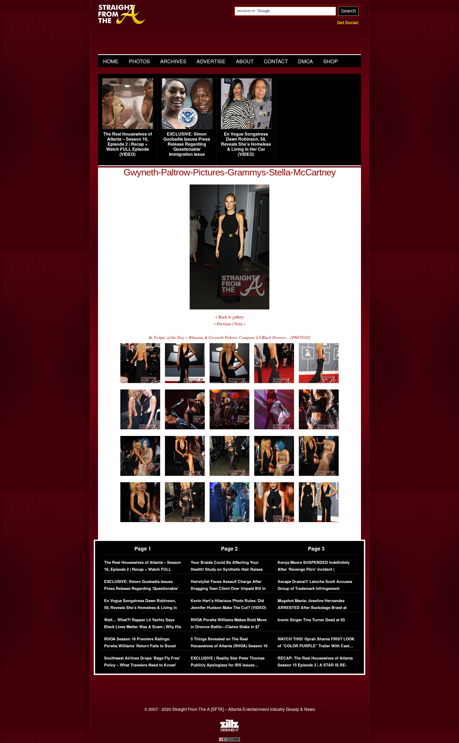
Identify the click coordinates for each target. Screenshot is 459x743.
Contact (276, 61)
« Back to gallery (229, 317)
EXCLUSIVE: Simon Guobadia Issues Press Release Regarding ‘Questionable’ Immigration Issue (186, 144)
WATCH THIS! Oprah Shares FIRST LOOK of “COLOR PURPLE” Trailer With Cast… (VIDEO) (316, 645)
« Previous (222, 323)
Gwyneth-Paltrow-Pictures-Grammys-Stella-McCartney (230, 172)
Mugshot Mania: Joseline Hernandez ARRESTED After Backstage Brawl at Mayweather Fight (312, 607)
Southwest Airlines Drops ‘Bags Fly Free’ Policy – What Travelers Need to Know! (142, 661)
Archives (173, 61)
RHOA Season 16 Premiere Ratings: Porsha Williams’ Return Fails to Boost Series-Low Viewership (140, 645)
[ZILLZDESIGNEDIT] (229, 730)
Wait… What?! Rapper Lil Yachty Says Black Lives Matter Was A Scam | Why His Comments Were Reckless (142, 626)
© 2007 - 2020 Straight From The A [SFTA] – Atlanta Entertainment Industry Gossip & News (229, 709)
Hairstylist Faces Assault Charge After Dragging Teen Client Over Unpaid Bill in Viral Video (228, 588)
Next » (239, 323)
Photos (139, 61)
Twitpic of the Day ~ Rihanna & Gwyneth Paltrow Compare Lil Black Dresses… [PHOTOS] (232, 337)
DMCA (305, 61)
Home (110, 61)
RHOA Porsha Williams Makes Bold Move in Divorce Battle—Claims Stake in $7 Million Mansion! (229, 626)
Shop (330, 61)
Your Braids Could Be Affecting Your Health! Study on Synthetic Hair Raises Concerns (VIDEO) (227, 569)
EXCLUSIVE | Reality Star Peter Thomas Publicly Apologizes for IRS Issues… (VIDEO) (228, 664)
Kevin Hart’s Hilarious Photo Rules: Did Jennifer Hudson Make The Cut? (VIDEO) (228, 604)
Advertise (211, 61)
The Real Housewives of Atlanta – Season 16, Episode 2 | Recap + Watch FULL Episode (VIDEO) (127, 144)
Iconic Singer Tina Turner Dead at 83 (311, 620)
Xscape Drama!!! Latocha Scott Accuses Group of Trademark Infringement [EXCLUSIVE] (315, 588)
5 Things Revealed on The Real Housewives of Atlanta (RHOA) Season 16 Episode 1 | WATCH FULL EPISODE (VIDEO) (229, 649)
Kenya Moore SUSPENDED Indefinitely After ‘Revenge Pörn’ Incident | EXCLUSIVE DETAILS (314, 569)
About (245, 61)
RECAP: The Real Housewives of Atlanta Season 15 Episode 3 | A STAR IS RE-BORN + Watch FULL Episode (315, 664)
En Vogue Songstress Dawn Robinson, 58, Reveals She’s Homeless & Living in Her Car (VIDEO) (246, 144)
